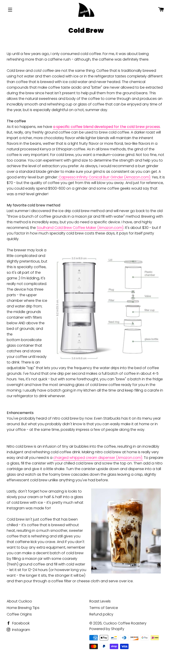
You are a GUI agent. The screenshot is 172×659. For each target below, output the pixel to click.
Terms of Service (103, 607)
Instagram (20, 629)
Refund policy (101, 614)
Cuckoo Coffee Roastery (124, 623)
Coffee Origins (19, 614)
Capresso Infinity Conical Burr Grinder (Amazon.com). (104, 177)
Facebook (20, 623)
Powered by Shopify (106, 628)
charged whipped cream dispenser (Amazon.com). (98, 457)
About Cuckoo (19, 601)
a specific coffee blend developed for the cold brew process (106, 126)
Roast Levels (100, 601)
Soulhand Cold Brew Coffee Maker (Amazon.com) (80, 227)
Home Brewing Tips (23, 607)
